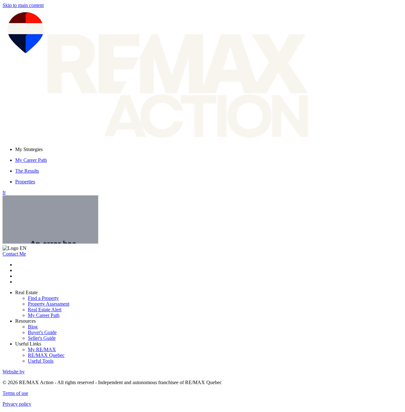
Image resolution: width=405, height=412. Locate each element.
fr (4, 192)
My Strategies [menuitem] (29, 149)
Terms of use (15, 393)
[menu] (208, 149)
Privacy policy (17, 404)
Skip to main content (23, 5)
